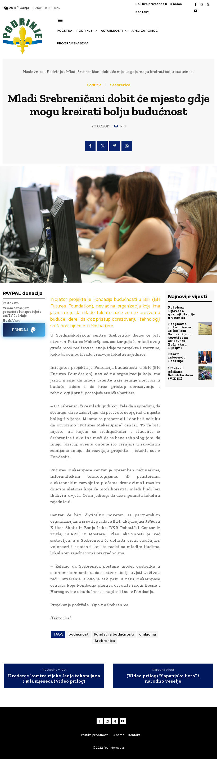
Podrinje (55, 71)
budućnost (79, 634)
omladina (147, 634)
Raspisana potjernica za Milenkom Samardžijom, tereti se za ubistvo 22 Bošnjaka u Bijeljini (179, 336)
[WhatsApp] (126, 146)
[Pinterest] (114, 146)
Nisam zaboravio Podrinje (177, 357)
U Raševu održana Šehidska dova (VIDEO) (180, 373)
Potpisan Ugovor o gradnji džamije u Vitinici (181, 312)
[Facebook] (195, 5)
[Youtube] (195, 11)
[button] (59, 52)
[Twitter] (208, 5)
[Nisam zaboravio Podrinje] (205, 357)
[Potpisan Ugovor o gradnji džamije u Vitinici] (205, 312)
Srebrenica (120, 85)
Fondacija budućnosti (114, 634)
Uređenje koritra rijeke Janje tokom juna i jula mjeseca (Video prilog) (54, 678)
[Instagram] (202, 5)
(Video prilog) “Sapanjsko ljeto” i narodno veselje (163, 678)
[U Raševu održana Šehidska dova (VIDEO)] (205, 373)
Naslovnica (33, 71)
